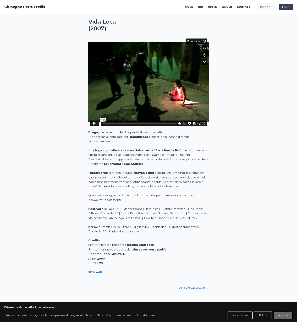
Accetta (283, 315)
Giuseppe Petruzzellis (24, 7)
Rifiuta (263, 315)
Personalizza (240, 315)
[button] (286, 7)
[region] (148, 312)
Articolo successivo (193, 287)
